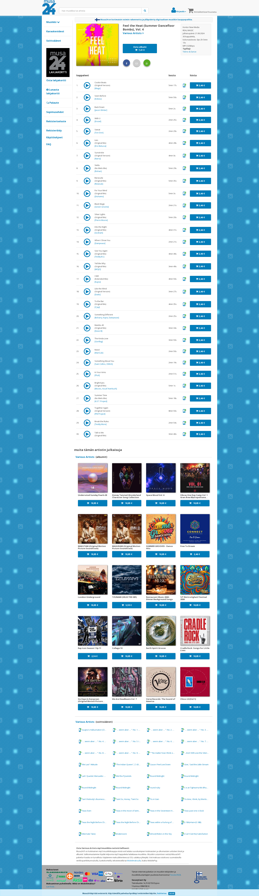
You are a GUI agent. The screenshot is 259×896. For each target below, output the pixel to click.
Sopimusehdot (55, 112)
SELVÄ (171, 894)
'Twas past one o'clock (194, 810)
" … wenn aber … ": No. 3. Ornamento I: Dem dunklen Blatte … (198, 729)
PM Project (100, 413)
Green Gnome (101, 206)
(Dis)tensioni (121, 833)
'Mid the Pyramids (123, 776)
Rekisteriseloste (56, 121)
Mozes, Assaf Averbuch (105, 388)
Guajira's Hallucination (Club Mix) (95, 729)
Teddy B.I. (99, 256)
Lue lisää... (50, 886)
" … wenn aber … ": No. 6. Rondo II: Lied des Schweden (164, 741)
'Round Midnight (157, 776)
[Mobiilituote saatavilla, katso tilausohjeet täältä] (184, 85)
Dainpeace (100, 243)
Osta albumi (139, 48)
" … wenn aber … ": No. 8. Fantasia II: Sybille (95, 753)
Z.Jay (97, 307)
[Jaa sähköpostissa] (136, 63)
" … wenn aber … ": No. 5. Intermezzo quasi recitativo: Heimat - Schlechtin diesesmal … (130, 741)
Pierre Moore (101, 220)
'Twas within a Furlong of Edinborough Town (164, 822)
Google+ (48, 149)
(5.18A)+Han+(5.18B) (192, 822)
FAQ (48, 144)
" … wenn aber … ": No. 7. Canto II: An (198, 741)
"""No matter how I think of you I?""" (164, 753)
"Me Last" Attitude (89, 764)
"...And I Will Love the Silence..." (197, 753)
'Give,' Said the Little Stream (196, 764)
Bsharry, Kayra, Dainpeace (106, 317)
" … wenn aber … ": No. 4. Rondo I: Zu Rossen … (95, 741)
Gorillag (98, 341)
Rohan (98, 171)
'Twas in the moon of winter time (130, 810)
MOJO (97, 269)
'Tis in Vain (154, 799)
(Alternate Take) (88, 833)
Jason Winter (101, 110)
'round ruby (155, 787)
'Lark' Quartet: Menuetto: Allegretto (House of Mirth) (95, 776)
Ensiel (98, 121)
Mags (97, 88)
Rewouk (99, 183)
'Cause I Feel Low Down (160, 764)
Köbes (98, 98)
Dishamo (99, 196)
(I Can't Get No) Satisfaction (196, 833)
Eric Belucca (100, 146)
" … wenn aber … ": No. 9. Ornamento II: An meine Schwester (130, 753)
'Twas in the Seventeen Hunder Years (164, 810)
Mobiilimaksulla (134, 860)
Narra (97, 158)
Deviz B (98, 331)
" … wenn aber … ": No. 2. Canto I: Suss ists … (164, 729)
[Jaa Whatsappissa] (147, 63)
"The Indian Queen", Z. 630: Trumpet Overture (130, 764)
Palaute (54, 102)
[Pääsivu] (49, 7)
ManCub (99, 352)
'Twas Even (86, 810)
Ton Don (99, 132)
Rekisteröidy (54, 130)
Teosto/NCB (175, 874)
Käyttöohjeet (54, 137)
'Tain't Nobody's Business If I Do (95, 799)
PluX (97, 375)
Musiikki (51, 22)
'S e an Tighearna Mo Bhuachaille (198, 787)
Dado (97, 294)
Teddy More (100, 424)
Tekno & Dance (189, 51)
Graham (98, 232)
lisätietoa (161, 893)
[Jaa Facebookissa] (126, 63)
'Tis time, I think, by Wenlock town (198, 799)
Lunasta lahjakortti (53, 91)
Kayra (97, 281)
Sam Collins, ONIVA (103, 364)
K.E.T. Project (101, 401)
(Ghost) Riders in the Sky (161, 833)
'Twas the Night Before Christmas (95, 822)
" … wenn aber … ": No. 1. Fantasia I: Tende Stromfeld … (130, 729)
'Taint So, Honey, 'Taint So (127, 799)
